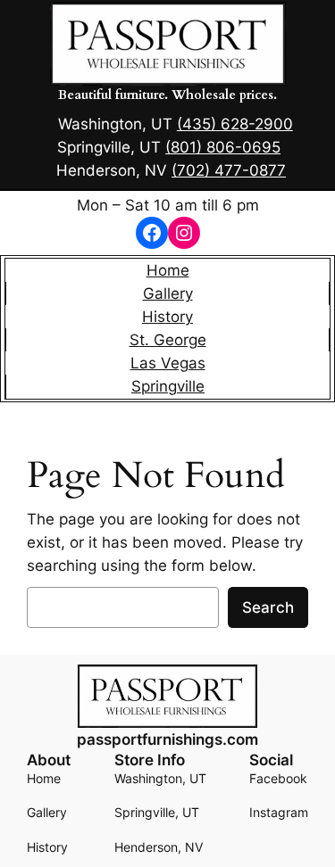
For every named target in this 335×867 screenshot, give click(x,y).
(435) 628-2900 (235, 124)
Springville (168, 386)
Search (268, 607)
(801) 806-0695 (223, 147)
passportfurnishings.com (167, 739)
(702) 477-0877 (229, 170)
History (167, 317)
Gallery (168, 293)
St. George (168, 340)
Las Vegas (167, 363)
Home (168, 270)
